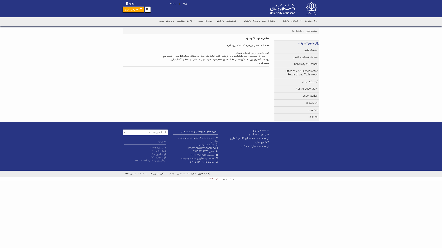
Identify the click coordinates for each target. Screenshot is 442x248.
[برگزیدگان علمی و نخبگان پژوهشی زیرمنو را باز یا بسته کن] (239, 21)
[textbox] (146, 132)
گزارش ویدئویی (184, 21)
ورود (185, 4)
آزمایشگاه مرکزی (310, 82)
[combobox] (145, 132)
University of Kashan (306, 64)
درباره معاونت (311, 21)
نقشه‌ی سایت (261, 142)
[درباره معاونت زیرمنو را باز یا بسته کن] (301, 21)
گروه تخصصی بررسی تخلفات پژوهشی (252, 53)
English (130, 4)
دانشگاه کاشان (311, 50)
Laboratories (310, 96)
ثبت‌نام (173, 4)
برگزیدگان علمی (166, 21)
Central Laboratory (307, 89)
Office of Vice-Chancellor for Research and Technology (301, 73)
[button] (133, 9)
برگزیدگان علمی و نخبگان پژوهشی (259, 21)
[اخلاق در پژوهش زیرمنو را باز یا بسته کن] (278, 21)
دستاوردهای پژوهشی (226, 21)
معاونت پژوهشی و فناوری (305, 57)
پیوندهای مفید (205, 21)
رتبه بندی (313, 110)
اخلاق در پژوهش (290, 21)
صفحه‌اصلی (311, 31)
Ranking (313, 117)
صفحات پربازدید (260, 130)
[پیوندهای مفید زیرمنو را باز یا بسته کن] (195, 21)
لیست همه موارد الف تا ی (255, 146)
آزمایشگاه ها (312, 103)
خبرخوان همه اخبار (259, 134)
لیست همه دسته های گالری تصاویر (249, 138)
